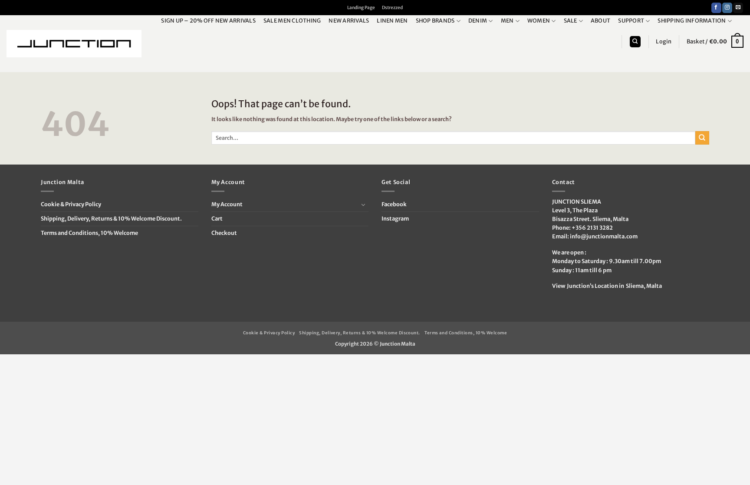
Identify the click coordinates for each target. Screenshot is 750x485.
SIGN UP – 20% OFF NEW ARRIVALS (208, 20)
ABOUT (600, 20)
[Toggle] (363, 204)
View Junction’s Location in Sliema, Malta (607, 286)
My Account (227, 204)
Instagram (395, 218)
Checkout (224, 233)
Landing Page (361, 7)
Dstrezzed (392, 7)
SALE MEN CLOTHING (292, 20)
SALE (570, 20)
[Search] (635, 41)
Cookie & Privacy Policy (71, 204)
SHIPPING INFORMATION (692, 20)
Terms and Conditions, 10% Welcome (89, 233)
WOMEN (538, 20)
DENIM (477, 20)
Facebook (394, 204)
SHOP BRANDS (435, 20)
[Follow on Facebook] (716, 8)
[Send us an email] (738, 8)
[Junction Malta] (74, 43)
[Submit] (702, 138)
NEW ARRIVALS (349, 20)
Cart (217, 218)
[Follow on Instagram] (727, 8)
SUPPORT (631, 20)
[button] (663, 41)
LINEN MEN (392, 20)
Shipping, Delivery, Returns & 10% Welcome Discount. (111, 218)
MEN (507, 20)
